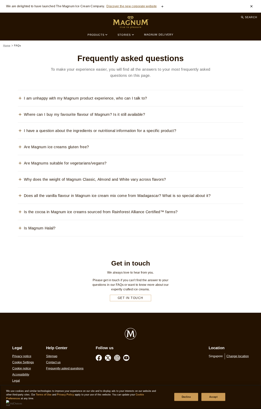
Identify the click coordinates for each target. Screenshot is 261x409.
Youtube (126, 358)
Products (96, 34)
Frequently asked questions (64, 368)
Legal (16, 380)
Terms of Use (43, 394)
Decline (186, 396)
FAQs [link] (17, 45)
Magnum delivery (158, 34)
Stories (124, 34)
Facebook (99, 358)
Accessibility (20, 374)
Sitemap (51, 356)
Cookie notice (21, 368)
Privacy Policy (65, 394)
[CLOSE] (251, 6)
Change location (237, 356)
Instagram (117, 358)
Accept (213, 396)
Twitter (108, 358)
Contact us (53, 362)
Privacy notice (21, 356)
